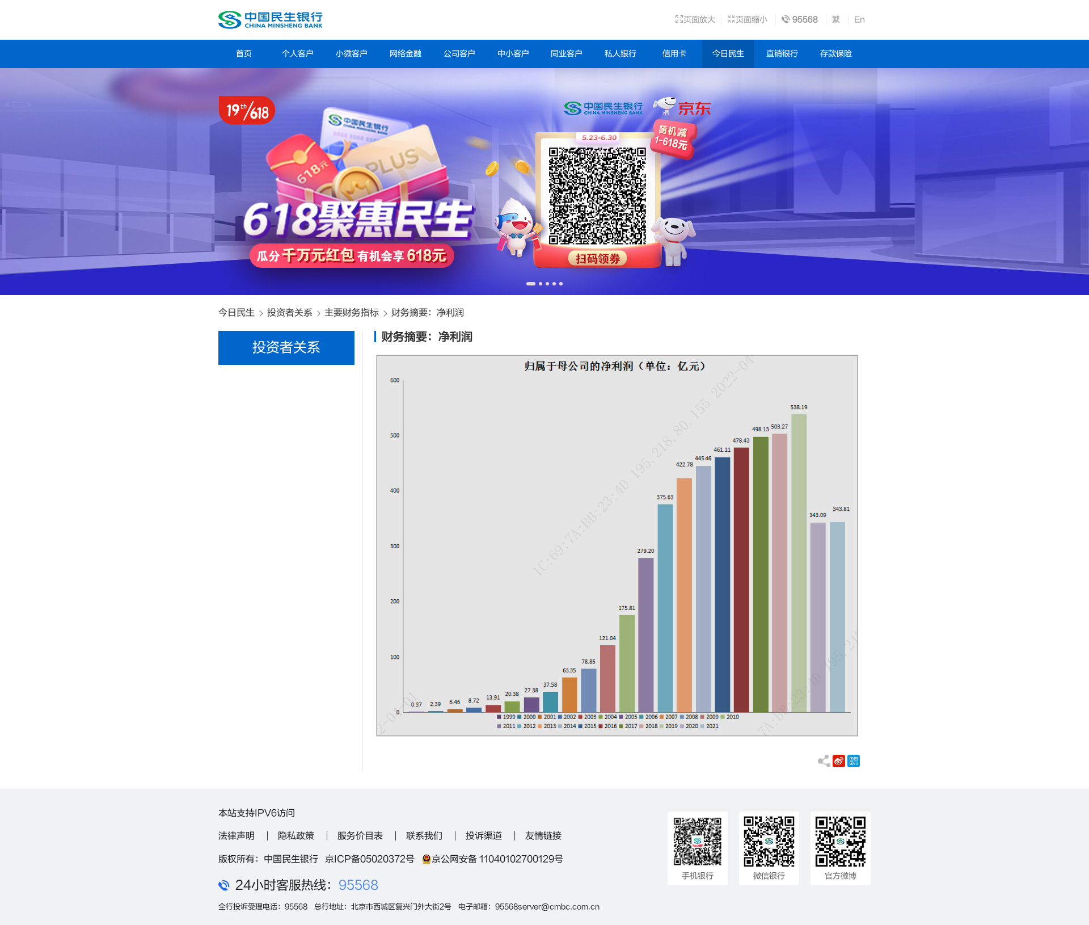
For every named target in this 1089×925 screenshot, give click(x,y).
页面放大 (699, 19)
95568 (358, 885)
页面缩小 (751, 19)
